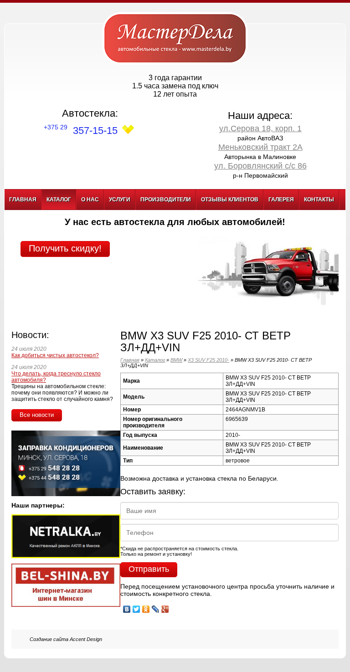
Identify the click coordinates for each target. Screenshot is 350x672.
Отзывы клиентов (229, 199)
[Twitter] (136, 606)
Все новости (37, 414)
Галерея (281, 199)
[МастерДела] (175, 37)
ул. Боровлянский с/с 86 (260, 165)
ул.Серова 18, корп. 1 (260, 128)
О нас (90, 199)
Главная (22, 199)
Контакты (319, 199)
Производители (165, 199)
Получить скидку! (65, 248)
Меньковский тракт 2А (260, 147)
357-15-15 (81, 130)
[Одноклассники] (146, 606)
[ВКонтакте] (127, 606)
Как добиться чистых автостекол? (55, 355)
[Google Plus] (165, 606)
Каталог (58, 199)
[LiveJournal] (155, 606)
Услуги (119, 199)
